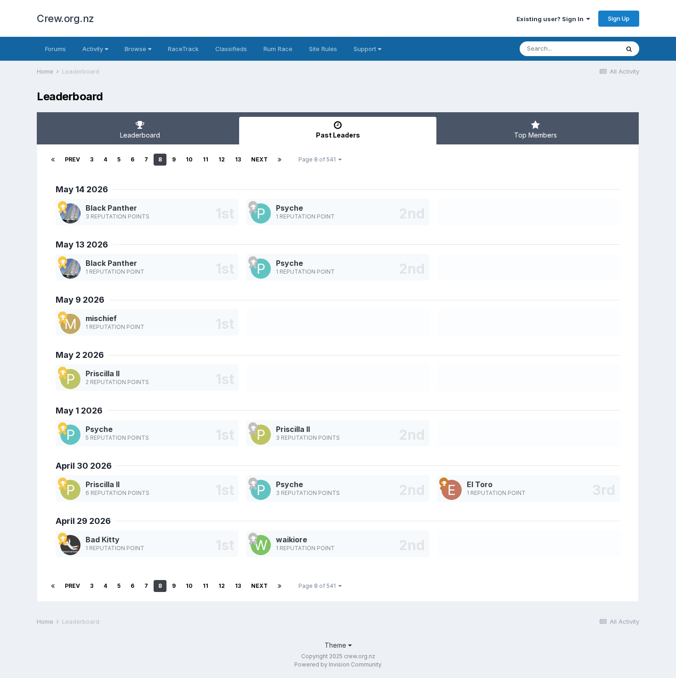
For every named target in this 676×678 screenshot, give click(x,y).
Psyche (289, 208)
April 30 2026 (84, 466)
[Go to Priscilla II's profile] (70, 379)
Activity (93, 48)
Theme (336, 645)
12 (221, 159)
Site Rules (323, 48)
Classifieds (231, 48)
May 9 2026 (80, 300)
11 (205, 159)
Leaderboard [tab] (140, 135)
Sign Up (619, 18)
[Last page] (279, 160)
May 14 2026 (82, 189)
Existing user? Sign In (551, 19)
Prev (72, 159)
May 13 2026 (82, 244)
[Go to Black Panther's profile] (70, 213)
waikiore (291, 539)
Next (259, 159)
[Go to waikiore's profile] (261, 545)
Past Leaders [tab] (338, 135)
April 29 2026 (83, 521)
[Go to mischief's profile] (70, 324)
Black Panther (111, 208)
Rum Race (278, 48)
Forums (55, 48)
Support (366, 48)
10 (189, 159)
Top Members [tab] (535, 135)
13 (238, 159)
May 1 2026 (79, 410)
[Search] (629, 48)
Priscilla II (103, 373)
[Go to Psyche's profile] (261, 213)
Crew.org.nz (65, 18)
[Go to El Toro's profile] (451, 490)
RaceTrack (183, 48)
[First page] (52, 160)
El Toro (480, 484)
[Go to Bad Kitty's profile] (70, 545)
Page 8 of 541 (318, 159)
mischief (101, 318)
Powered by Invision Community (338, 664)
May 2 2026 (80, 355)
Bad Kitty (103, 539)
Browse (136, 48)
